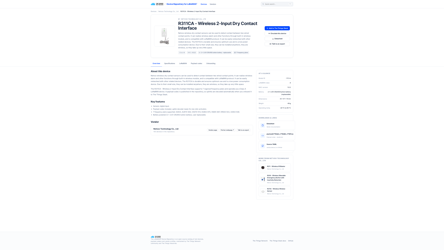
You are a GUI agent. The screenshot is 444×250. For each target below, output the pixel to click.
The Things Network (260, 241)
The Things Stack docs (278, 241)
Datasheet (278, 39)
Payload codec (196, 63)
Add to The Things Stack (278, 28)
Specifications (169, 63)
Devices (204, 4)
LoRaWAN (183, 63)
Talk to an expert (278, 44)
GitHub (290, 241)
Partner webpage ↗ (227, 130)
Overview (156, 63)
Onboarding (210, 63)
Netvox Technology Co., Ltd (168, 11)
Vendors (213, 4)
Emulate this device (278, 33)
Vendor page (212, 130)
